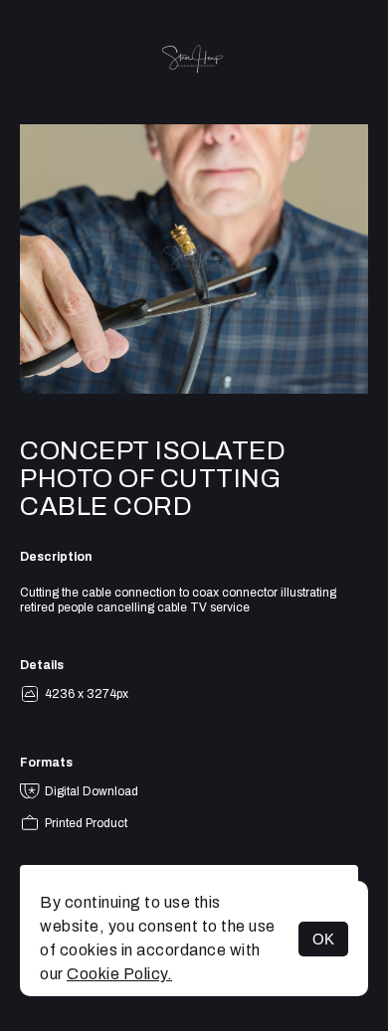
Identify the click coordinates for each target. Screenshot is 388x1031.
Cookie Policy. (119, 973)
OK (323, 939)
